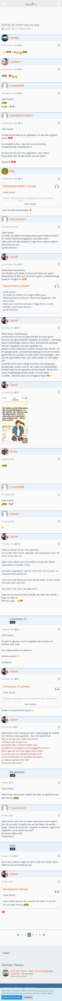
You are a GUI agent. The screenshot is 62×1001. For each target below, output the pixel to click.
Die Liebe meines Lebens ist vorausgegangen (32, 971)
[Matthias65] (5, 974)
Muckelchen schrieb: (15, 889)
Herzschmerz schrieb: (16, 286)
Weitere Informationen (12, 997)
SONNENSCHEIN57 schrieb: (19, 186)
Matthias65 (15, 974)
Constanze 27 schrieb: (16, 686)
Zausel (7, 28)
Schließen (28, 997)
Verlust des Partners (19, 976)
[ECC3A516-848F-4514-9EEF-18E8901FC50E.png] (14, 420)
